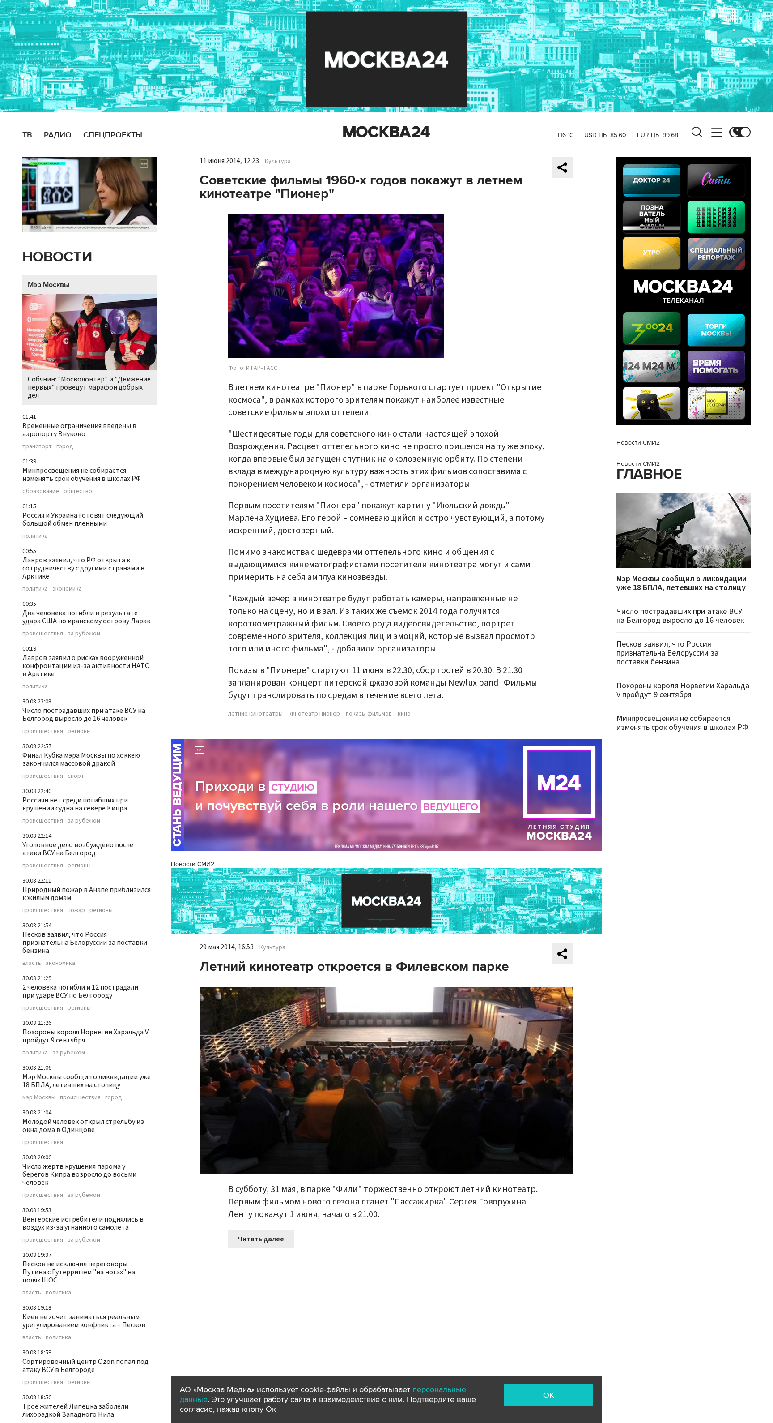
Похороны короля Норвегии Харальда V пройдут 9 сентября (85, 1036)
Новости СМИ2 (192, 864)
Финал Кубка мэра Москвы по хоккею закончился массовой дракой (81, 759)
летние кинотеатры (255, 714)
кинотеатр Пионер (314, 714)
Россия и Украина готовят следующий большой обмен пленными (82, 519)
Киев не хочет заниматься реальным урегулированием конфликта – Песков (83, 1321)
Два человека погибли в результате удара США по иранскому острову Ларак (86, 617)
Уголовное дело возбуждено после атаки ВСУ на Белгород (77, 849)
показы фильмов (369, 714)
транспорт (37, 446)
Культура (278, 161)
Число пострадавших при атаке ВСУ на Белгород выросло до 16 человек (83, 715)
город (64, 446)
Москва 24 (386, 132)
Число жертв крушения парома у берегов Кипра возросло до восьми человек (79, 1174)
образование (40, 491)
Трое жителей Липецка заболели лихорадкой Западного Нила (75, 1410)
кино (404, 714)
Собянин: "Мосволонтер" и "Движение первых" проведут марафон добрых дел (89, 387)
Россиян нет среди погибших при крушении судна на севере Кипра (75, 804)
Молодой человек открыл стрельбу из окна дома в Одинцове (83, 1126)
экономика (67, 589)
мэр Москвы (38, 1097)
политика (35, 536)
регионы (79, 731)
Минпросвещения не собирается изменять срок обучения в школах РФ (81, 475)
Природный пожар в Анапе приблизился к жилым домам (86, 894)
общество (78, 491)
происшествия (42, 633)
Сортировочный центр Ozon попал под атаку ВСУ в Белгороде (85, 1366)
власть (31, 963)
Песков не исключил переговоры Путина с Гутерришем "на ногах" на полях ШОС (78, 1272)
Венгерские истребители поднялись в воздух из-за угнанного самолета (83, 1223)
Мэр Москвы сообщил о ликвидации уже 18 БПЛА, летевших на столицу (86, 1081)
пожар (76, 910)
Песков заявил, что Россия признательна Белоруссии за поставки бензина (84, 943)
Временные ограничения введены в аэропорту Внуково (79, 430)
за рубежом (84, 633)
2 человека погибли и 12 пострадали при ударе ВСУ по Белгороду (80, 991)
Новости (57, 257)
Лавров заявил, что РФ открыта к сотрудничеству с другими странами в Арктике (83, 568)
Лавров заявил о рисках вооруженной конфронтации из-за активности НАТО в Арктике (86, 666)
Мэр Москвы (48, 284)
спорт (76, 776)
